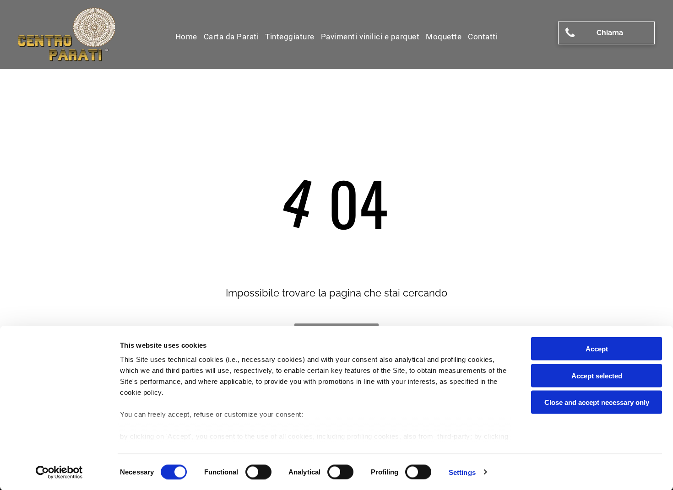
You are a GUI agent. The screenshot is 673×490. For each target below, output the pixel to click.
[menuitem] (186, 36)
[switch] (258, 471)
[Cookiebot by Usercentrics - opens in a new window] (59, 472)
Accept (597, 349)
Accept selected (596, 375)
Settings (462, 472)
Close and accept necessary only (596, 402)
